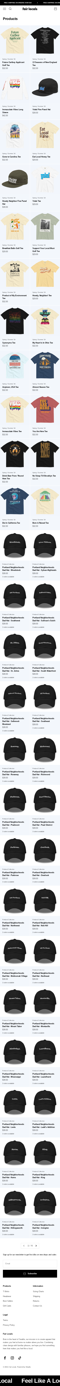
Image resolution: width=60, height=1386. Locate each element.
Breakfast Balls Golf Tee (12, 248)
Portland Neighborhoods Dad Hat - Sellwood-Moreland (13, 721)
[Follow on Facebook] (5, 1358)
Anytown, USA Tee (10, 387)
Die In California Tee (11, 523)
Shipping (36, 1296)
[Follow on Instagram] (12, 1358)
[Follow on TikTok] (20, 1358)
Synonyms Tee (8, 343)
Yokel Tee (36, 201)
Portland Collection (8, 564)
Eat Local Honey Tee (41, 157)
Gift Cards (7, 1306)
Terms (5, 1320)
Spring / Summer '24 (8, 59)
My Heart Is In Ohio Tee (42, 343)
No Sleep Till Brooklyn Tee (44, 476)
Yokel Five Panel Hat (41, 109)
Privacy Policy (9, 1325)
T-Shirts (6, 1291)
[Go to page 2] (36, 1246)
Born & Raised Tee (40, 523)
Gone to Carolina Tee (11, 157)
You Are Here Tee (39, 431)
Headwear (7, 1296)
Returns (36, 1301)
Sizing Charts (38, 1291)
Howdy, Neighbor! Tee (42, 295)
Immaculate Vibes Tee (12, 431)
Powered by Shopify (24, 1367)
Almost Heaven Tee (40, 387)
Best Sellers (8, 1301)
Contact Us (37, 1306)
